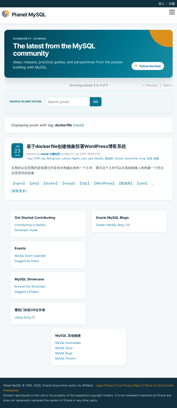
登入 (161, 3)
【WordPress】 (104, 183)
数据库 (109, 158)
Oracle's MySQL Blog (113, 225)
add (90, 158)
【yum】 (142, 183)
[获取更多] (19, 191)
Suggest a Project (27, 291)
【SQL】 (84, 183)
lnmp (142, 158)
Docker (119, 158)
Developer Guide (26, 230)
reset (78, 125)
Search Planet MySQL (26, 101)
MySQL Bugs (64, 353)
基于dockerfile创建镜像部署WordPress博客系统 (76, 146)
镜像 (156, 158)
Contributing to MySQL (30, 225)
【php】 (34, 183)
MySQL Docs (64, 348)
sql (43, 158)
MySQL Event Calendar (30, 255)
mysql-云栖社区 (50, 154)
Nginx (76, 158)
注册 (172, 3)
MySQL (99, 158)
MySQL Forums (65, 358)
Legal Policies (105, 385)
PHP (37, 158)
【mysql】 (68, 183)
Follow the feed (150, 66)
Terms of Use (153, 385)
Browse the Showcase (30, 286)
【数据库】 (126, 183)
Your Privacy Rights (129, 385)
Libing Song (25, 317)
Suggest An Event (27, 261)
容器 (149, 158)
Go (95, 101)
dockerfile (131, 158)
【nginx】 (18, 183)
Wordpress (54, 158)
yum (84, 158)
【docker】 (50, 183)
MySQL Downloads (68, 342)
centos (66, 158)
